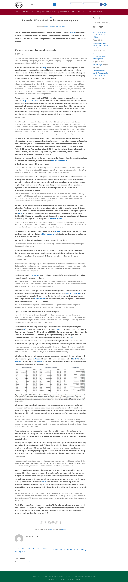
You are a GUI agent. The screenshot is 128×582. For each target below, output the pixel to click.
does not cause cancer (59, 161)
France (58, 329)
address (39, 362)
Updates (81, 12)
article (72, 33)
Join (73, 12)
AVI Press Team (60, 26)
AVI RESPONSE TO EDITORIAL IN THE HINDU (68, 550)
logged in (27, 562)
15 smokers (35, 275)
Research (36, 12)
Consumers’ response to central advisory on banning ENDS (100, 56)
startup (43, 68)
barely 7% (75, 359)
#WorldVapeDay (95, 12)
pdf (24, 329)
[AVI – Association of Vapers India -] (21, 4)
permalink (64, 529)
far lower (57, 231)
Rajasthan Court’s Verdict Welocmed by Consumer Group (100, 73)
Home (17, 12)
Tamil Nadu (34, 101)
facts (20, 213)
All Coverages (98, 65)
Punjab (25, 101)
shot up (43, 482)
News (51, 17)
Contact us (65, 12)
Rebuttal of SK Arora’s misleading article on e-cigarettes (101, 45)
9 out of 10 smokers (73, 293)
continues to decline (55, 219)
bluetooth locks (39, 299)
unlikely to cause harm (48, 234)
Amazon (38, 359)
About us (26, 12)
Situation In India (49, 12)
